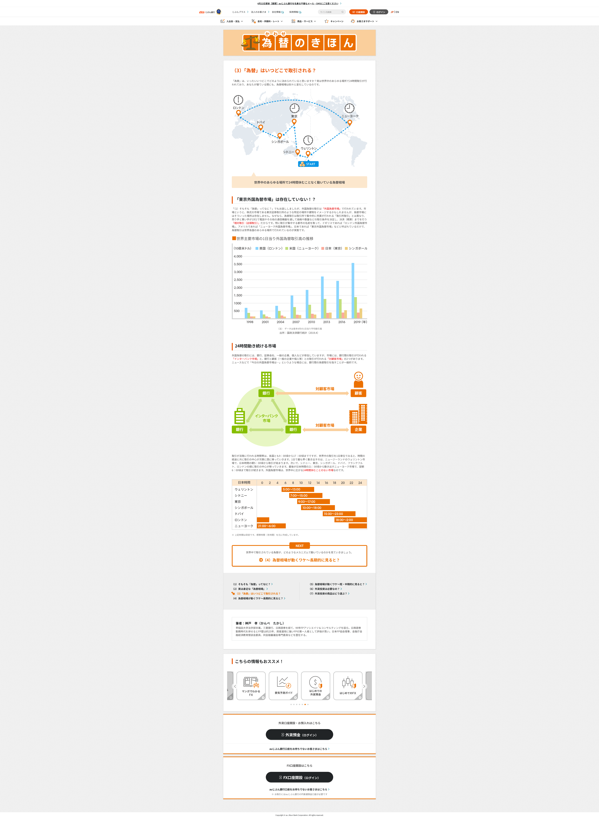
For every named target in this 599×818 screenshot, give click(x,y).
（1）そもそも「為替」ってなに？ (251, 584)
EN (397, 12)
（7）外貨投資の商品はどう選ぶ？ (327, 593)
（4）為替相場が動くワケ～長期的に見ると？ (301, 560)
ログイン (380, 12)
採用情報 (293, 11)
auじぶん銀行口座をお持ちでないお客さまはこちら (298, 749)
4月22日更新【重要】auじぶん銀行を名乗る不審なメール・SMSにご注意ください (297, 3)
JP (392, 12)
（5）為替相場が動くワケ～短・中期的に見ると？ (336, 584)
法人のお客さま (258, 11)
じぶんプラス (238, 11)
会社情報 (276, 11)
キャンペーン (337, 21)
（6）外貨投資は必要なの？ (324, 589)
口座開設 (360, 12)
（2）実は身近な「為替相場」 (249, 589)
